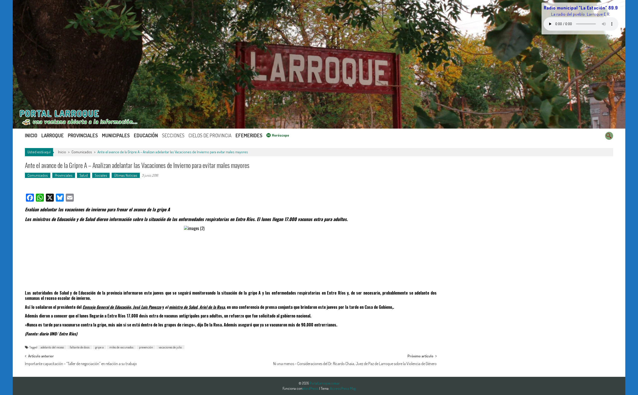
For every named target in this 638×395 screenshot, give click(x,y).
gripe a (99, 347)
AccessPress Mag (343, 388)
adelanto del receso (52, 347)
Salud (84, 175)
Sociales (101, 175)
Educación (146, 135)
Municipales (116, 135)
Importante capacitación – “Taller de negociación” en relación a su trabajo (81, 363)
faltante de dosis (79, 347)
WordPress (310, 388)
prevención (146, 347)
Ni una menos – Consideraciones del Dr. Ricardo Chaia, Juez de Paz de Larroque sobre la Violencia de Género (355, 363)
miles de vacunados (121, 347)
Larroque (52, 135)
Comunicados (82, 152)
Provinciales (83, 135)
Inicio (31, 135)
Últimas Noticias (125, 175)
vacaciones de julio (170, 347)
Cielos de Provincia (210, 135)
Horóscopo (280, 135)
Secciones (173, 135)
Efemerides (249, 135)
